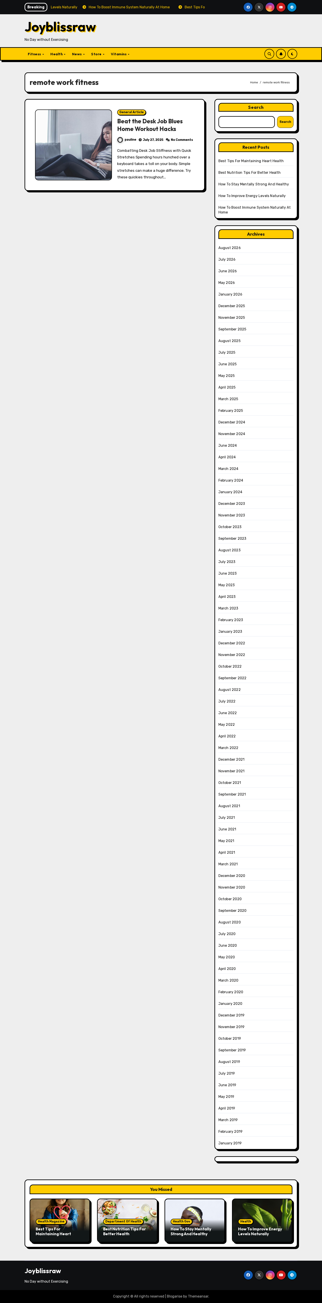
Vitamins (119, 54)
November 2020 (231, 887)
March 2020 (228, 980)
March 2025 (228, 399)
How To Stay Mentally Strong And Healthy (253, 184)
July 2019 (226, 1073)
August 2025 (229, 341)
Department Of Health (123, 1221)
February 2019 (230, 1131)
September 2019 (232, 1050)
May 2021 (226, 841)
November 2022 (231, 655)
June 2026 (227, 271)
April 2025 (227, 387)
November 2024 (231, 434)
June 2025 (227, 364)
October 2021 (229, 783)
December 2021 (231, 759)
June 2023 (227, 573)
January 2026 (230, 294)
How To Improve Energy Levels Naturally (252, 196)
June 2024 (227, 445)
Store (96, 54)
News (77, 54)
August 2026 (229, 248)
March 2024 (228, 469)
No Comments (182, 140)
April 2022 (227, 736)
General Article (131, 112)
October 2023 (229, 527)
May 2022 (226, 724)
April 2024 (227, 457)
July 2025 (226, 352)
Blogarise (174, 1296)
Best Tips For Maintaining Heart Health (251, 161)
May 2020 (226, 957)
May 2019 (226, 1097)
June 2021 (227, 829)
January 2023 (230, 631)
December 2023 (231, 504)
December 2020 (231, 876)
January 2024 (230, 492)
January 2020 (230, 1004)
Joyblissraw (60, 26)
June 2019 (227, 1085)
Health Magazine (51, 1221)
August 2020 (229, 922)
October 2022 (230, 666)
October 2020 (230, 899)
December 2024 (231, 422)
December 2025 (231, 306)
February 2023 (230, 620)
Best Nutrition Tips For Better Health (249, 172)
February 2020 (230, 992)
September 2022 (232, 678)
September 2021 (232, 794)
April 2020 (227, 969)
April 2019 (226, 1108)
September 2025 (232, 329)
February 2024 (230, 480)
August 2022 (229, 690)
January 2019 (230, 1143)
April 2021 (226, 852)
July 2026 (227, 259)
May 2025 (226, 376)
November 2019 (231, 1027)
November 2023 (231, 515)
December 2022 (231, 643)
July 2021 (226, 817)
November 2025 (231, 317)
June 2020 (227, 945)
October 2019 (229, 1038)
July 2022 (227, 701)
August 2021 (229, 806)
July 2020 (227, 934)
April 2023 (227, 597)
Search (256, 107)
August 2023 (229, 550)
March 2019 (228, 1120)
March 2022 (228, 748)
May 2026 (226, 283)
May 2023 (226, 585)
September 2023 (232, 538)
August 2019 (229, 1062)
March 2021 (228, 864)
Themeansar (198, 1296)
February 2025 (230, 411)
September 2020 (232, 911)
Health (57, 54)
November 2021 (231, 771)
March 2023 (228, 608)
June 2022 (227, 713)
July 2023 (226, 562)
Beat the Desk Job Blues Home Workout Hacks (150, 125)
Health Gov (181, 1221)
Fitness (35, 54)
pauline (130, 140)
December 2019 (231, 1015)
